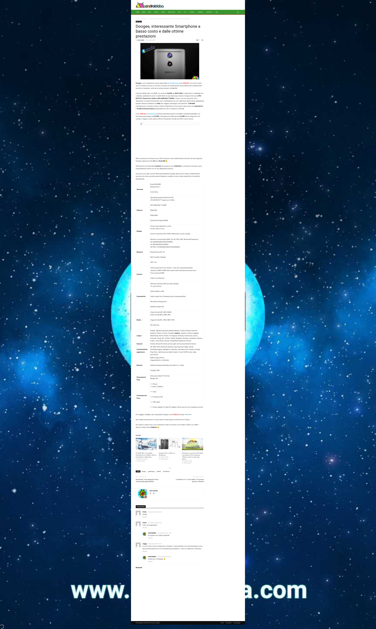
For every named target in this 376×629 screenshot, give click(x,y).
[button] (238, 12)
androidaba (140, 40)
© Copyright (237, 623)
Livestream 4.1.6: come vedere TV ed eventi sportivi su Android (190, 480)
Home (137, 19)
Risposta (145, 517)
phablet (159, 471)
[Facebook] (151, 493)
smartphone (166, 471)
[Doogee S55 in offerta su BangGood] (169, 444)
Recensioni (144, 19)
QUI (188, 414)
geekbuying (151, 471)
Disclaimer (229, 623)
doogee (144, 471)
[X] (154, 493)
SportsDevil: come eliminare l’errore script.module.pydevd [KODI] (147, 480)
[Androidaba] (150, 5)
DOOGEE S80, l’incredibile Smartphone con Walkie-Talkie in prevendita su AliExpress (146, 455)
